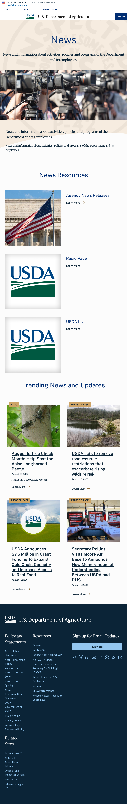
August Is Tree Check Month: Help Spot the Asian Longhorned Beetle (32, 461)
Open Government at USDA (13, 706)
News (8, 9)
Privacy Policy (13, 720)
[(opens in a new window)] (74, 657)
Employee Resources (49, 9)
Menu (121, 16)
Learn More (73, 202)
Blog (26, 9)
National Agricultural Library (12, 762)
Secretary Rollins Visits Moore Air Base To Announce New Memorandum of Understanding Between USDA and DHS (93, 564)
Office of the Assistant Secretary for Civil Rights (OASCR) (47, 668)
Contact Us (39, 649)
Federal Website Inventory (47, 654)
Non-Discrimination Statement (13, 694)
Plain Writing (12, 715)
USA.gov (9, 779)
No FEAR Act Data (43, 659)
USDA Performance (43, 690)
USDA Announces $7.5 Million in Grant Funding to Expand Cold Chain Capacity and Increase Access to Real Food (32, 562)
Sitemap (37, 686)
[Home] (30, 19)
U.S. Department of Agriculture (64, 16)
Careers (37, 645)
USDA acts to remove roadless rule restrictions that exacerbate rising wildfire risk (92, 464)
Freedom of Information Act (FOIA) (14, 672)
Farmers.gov (12, 753)
